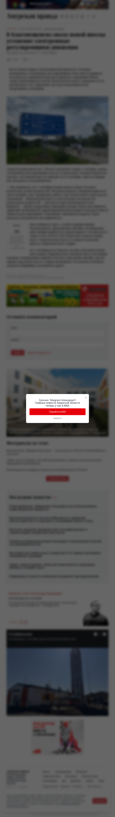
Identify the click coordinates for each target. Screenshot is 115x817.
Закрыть (57, 418)
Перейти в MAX (57, 411)
